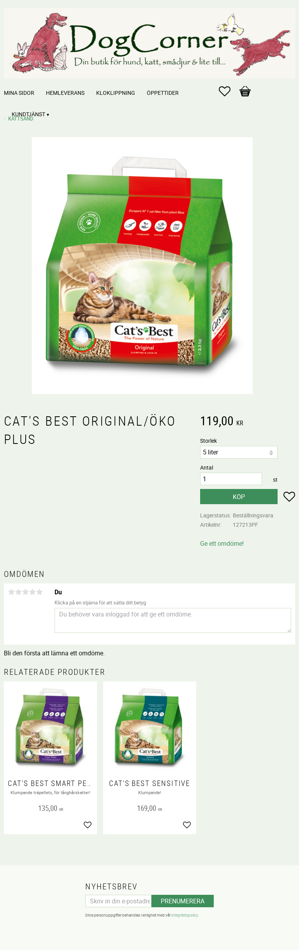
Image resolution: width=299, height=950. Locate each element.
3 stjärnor (25, 592)
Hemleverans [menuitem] (65, 92)
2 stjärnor (18, 592)
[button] (228, 91)
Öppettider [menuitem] (163, 92)
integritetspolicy (184, 915)
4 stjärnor (32, 592)
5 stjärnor (39, 592)
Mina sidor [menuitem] (19, 92)
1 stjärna (11, 592)
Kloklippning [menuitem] (115, 92)
